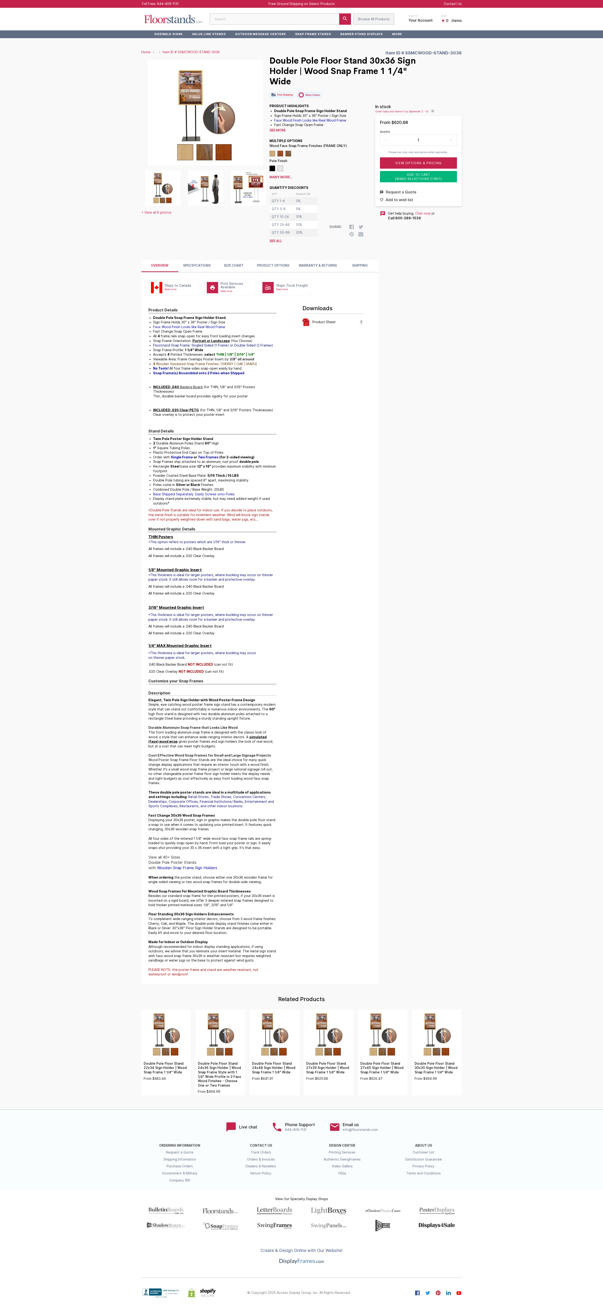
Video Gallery (342, 1166)
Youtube (459, 1293)
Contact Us (453, 4)
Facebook (417, 1293)
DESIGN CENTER (342, 1145)
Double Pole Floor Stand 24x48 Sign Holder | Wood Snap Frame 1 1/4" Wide (273, 1068)
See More (277, 130)
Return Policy (260, 1173)
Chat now (422, 213)
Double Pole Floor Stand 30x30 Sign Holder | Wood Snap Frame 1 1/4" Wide (436, 1068)
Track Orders (261, 1152)
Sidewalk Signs (168, 34)
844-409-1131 (168, 4)
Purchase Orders (180, 1166)
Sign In (413, 16)
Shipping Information (179, 1159)
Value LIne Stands (208, 34)
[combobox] (280, 19)
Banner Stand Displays (361, 34)
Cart (444, 16)
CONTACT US (261, 1145)
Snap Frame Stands (313, 34)
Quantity (385, 131)
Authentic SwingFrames (342, 1159)
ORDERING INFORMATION (179, 1145)
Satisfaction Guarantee (423, 1159)
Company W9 (179, 1180)
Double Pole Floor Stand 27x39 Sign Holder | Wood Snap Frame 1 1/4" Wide (327, 1068)
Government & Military (179, 1173)
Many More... (281, 177)
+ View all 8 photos (156, 212)
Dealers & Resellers (261, 1166)
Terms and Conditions (423, 1173)
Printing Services (342, 1152)
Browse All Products (374, 19)
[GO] (345, 19)
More (397, 34)
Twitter (428, 1293)
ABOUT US (423, 1145)
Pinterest (438, 1293)
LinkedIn (448, 1293)
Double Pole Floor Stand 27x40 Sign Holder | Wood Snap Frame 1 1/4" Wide (381, 1068)
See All (275, 241)
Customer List (423, 1152)
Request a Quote (179, 1152)
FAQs (342, 1173)
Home (146, 52)
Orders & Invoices (261, 1159)
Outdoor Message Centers (260, 34)
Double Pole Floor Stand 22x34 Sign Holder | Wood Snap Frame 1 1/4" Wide (165, 1068)
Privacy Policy (423, 1166)
